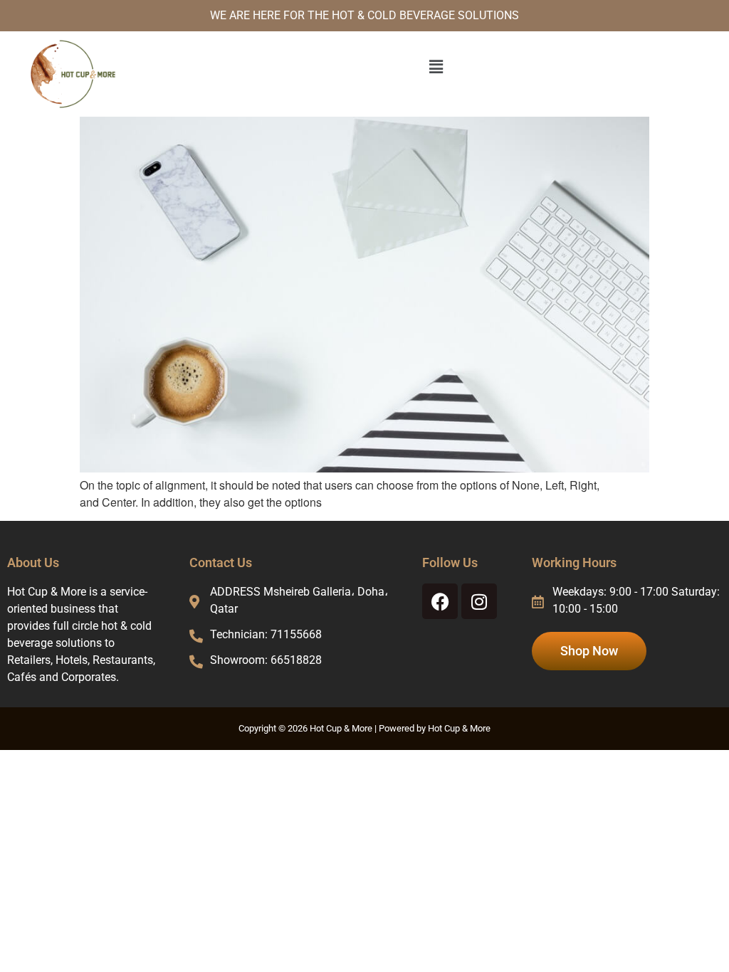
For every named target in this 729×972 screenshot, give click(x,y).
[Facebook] (440, 601)
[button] (436, 66)
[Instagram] (479, 601)
